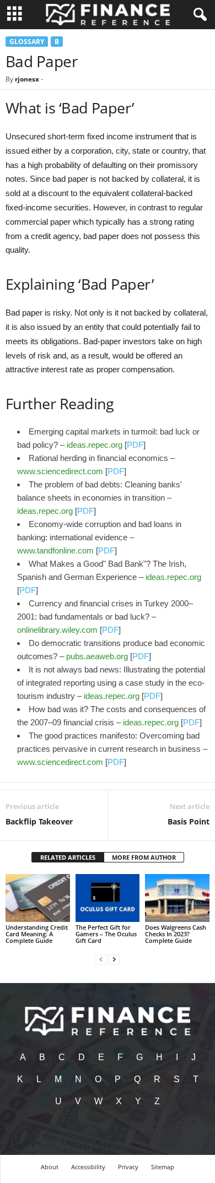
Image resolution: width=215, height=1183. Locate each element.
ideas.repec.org (94, 444)
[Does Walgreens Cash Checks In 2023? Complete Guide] (177, 898)
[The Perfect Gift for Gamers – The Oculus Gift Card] (108, 898)
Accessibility (88, 1167)
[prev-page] (100, 959)
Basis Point (188, 821)
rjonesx (27, 79)
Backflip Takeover (39, 821)
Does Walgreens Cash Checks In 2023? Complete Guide (175, 934)
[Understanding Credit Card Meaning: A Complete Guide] (38, 898)
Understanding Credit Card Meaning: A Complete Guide (37, 934)
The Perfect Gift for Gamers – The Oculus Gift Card (106, 934)
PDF (135, 444)
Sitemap (162, 1167)
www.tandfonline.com (55, 550)
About (49, 1167)
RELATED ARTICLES (67, 857)
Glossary (26, 41)
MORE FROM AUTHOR (144, 857)
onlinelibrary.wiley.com (57, 629)
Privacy (128, 1167)
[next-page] (114, 959)
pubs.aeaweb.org (97, 656)
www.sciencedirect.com (60, 471)
